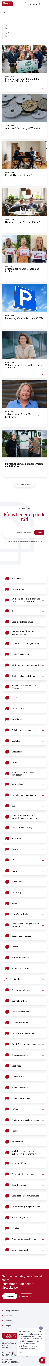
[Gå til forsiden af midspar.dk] (7, 3)
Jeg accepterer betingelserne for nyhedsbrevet (26, 541)
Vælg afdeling (8, 25)
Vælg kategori (8, 33)
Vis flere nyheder (25, 484)
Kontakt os (26, 1296)
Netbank (33, 4)
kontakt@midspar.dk (9, 1355)
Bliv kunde (10, 1296)
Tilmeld (39, 532)
